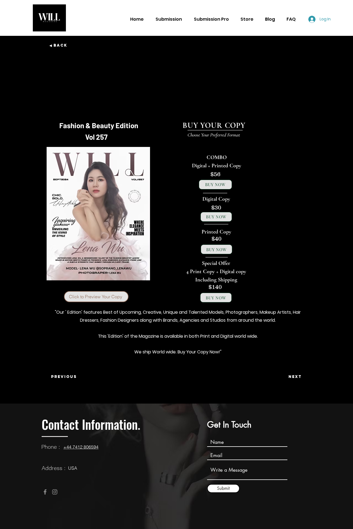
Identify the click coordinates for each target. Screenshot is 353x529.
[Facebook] (45, 491)
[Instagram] (54, 491)
